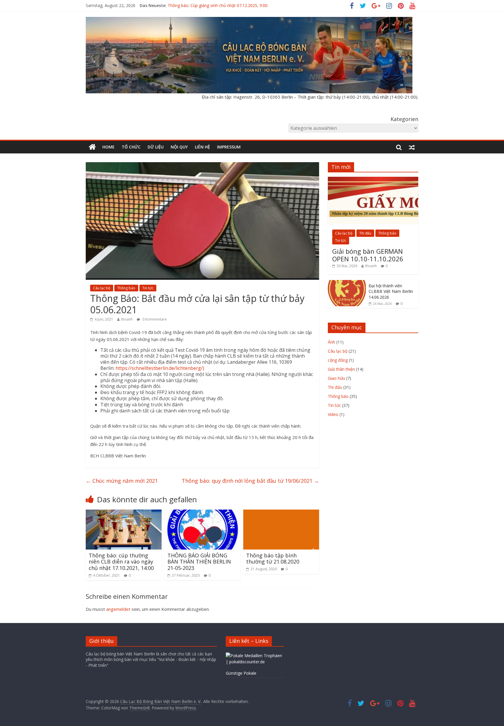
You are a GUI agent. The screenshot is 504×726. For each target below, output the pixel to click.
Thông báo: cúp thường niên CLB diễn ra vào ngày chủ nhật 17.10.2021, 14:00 (121, 561)
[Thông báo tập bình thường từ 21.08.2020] (281, 513)
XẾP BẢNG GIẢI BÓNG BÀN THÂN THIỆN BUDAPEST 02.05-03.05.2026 (235, 5)
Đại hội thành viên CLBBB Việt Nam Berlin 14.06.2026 (391, 291)
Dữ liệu (156, 147)
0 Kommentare (154, 319)
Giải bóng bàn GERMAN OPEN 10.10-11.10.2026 (367, 255)
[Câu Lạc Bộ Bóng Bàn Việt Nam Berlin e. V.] (92, 147)
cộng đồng (338, 360)
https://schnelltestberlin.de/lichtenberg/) (160, 368)
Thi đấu (365, 233)
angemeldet (118, 609)
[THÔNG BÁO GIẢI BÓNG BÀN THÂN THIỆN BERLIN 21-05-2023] (202, 513)
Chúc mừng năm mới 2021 (122, 480)
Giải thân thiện (341, 369)
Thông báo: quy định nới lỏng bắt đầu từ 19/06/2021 (250, 480)
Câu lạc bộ (101, 288)
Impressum (229, 147)
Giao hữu (336, 378)
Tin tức (147, 288)
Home (108, 147)
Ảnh (331, 342)
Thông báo (126, 288)
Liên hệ (202, 147)
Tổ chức (131, 147)
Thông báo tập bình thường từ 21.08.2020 (272, 558)
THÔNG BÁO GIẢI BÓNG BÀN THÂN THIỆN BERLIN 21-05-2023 (199, 561)
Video (333, 414)
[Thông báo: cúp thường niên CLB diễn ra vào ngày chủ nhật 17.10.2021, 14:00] (124, 513)
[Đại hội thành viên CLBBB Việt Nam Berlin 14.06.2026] (347, 283)
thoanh (127, 319)
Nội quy (179, 147)
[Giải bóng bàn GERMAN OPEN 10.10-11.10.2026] (373, 180)
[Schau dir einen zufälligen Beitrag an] (411, 147)
